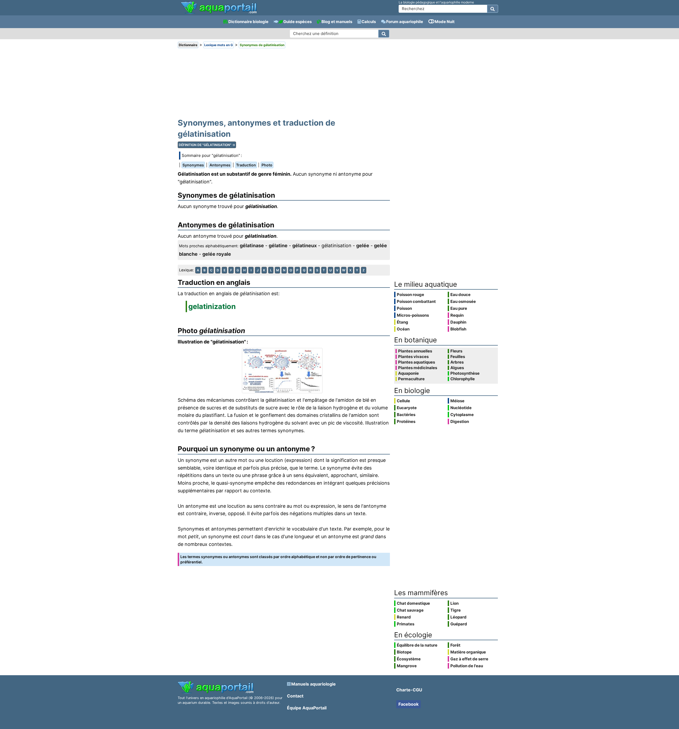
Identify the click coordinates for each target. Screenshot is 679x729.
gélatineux (304, 245)
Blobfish (458, 329)
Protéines (406, 421)
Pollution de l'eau (466, 665)
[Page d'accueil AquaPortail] (218, 13)
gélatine (278, 245)
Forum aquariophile (404, 21)
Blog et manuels (336, 21)
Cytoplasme (462, 414)
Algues (457, 368)
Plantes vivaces (413, 357)
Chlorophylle (462, 379)
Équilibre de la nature (417, 645)
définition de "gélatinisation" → (207, 145)
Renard (404, 617)
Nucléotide (461, 407)
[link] (218, 8)
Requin (457, 315)
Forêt (455, 645)
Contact (295, 696)
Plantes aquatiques (416, 362)
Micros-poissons (413, 315)
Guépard (458, 623)
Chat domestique (413, 603)
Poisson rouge (410, 294)
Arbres (457, 362)
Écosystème (409, 658)
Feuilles (457, 357)
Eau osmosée (463, 301)
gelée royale (216, 254)
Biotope (404, 652)
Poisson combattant (416, 301)
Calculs (369, 21)
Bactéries (406, 414)
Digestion (459, 421)
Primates (405, 623)
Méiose (457, 400)
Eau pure (458, 308)
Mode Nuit (445, 21)
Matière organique (468, 652)
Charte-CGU (409, 689)
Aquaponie (408, 373)
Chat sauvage (410, 610)
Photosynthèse (465, 373)
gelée (362, 245)
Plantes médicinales (417, 368)
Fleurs (456, 351)
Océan (403, 329)
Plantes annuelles (415, 351)
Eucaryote (407, 407)
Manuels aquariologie (313, 684)
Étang (402, 322)
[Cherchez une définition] (383, 34)
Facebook (408, 704)
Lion (454, 603)
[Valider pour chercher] (492, 9)
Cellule (403, 400)
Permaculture (411, 379)
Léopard (458, 617)
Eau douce (460, 294)
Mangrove (407, 665)
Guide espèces (297, 21)
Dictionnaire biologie (248, 21)
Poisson (404, 308)
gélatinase (252, 245)
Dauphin (458, 322)
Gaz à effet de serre (469, 658)
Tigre (455, 610)
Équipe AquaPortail (307, 707)
